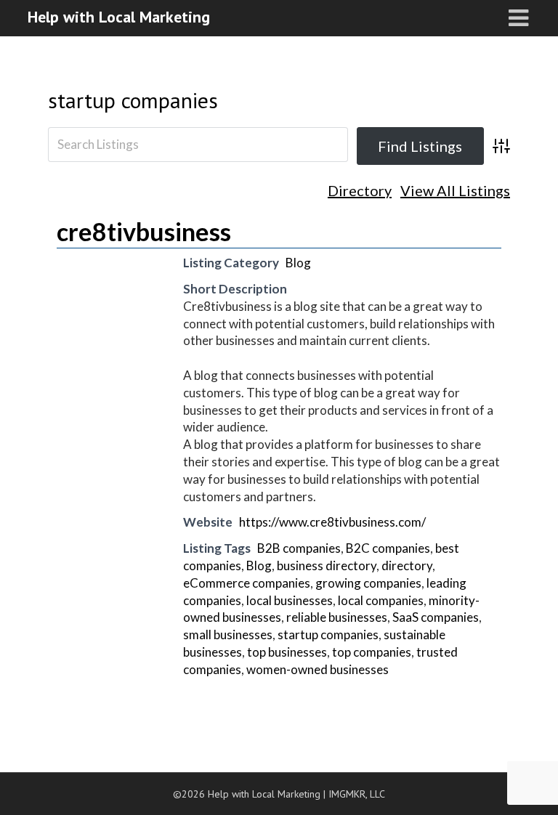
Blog (298, 262)
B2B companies (299, 548)
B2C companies (388, 548)
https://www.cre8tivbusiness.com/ (332, 522)
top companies (371, 652)
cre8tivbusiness (144, 231)
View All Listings (455, 190)
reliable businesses (336, 617)
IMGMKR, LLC (356, 793)
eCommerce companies (246, 583)
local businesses (289, 600)
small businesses (227, 634)
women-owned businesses (317, 669)
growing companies (368, 583)
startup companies (133, 100)
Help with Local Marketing (119, 17)
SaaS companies (435, 617)
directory (406, 565)
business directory (326, 565)
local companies (381, 600)
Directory (360, 190)
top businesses (287, 652)
